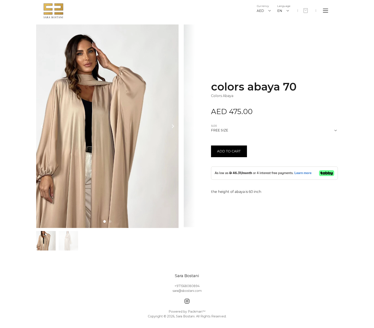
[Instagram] (187, 301)
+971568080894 (187, 286)
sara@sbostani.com (187, 291)
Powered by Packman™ (187, 311)
